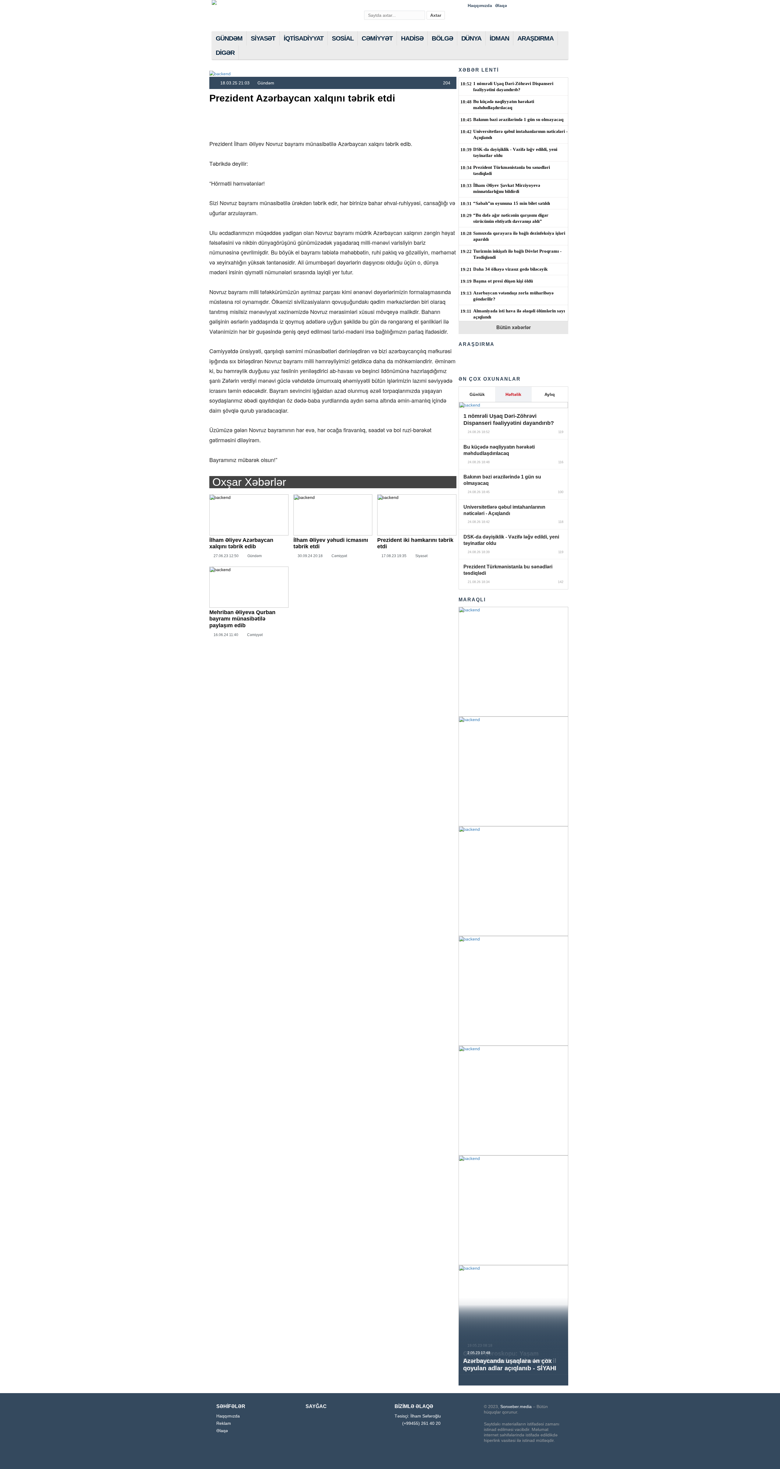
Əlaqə (501, 5)
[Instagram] (525, 5)
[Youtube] (534, 5)
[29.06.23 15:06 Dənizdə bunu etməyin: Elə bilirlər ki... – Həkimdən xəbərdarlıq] (513, 771)
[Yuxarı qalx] (763, 1452)
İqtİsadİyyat (303, 38)
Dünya (471, 38)
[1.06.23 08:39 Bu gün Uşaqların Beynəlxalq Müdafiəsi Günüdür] (513, 881)
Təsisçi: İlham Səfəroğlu (418, 1416)
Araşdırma (535, 38)
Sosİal (343, 38)
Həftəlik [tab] (513, 394)
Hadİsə (412, 38)
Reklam (223, 1423)
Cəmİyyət (377, 38)
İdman (499, 38)
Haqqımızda (480, 5)
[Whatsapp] (553, 5)
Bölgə (442, 38)
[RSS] (563, 5)
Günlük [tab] (477, 394)
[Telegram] (544, 5)
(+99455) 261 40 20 (421, 1423)
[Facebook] (515, 5)
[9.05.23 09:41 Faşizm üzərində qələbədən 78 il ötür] (513, 1210)
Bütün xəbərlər (513, 327)
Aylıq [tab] (549, 394)
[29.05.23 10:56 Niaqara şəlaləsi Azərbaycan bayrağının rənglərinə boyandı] (513, 991)
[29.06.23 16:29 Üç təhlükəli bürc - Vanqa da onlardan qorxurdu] (513, 662)
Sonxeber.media (515, 1406)
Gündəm (229, 38)
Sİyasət (263, 38)
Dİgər (225, 52)
